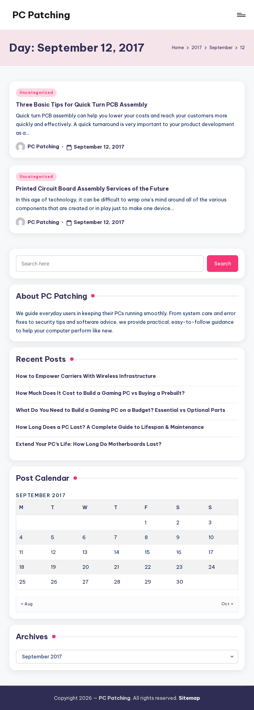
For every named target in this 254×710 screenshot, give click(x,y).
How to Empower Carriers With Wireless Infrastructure (86, 376)
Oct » (227, 603)
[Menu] (241, 15)
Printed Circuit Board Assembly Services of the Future (92, 188)
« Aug (27, 603)
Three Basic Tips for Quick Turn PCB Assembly (81, 104)
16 (179, 552)
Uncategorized (36, 92)
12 (53, 552)
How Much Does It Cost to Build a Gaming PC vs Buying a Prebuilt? (100, 393)
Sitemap (189, 698)
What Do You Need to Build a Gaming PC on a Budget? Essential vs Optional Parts (120, 410)
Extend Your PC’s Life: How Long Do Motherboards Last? (88, 444)
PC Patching (41, 15)
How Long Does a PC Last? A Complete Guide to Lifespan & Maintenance (110, 427)
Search (222, 263)
